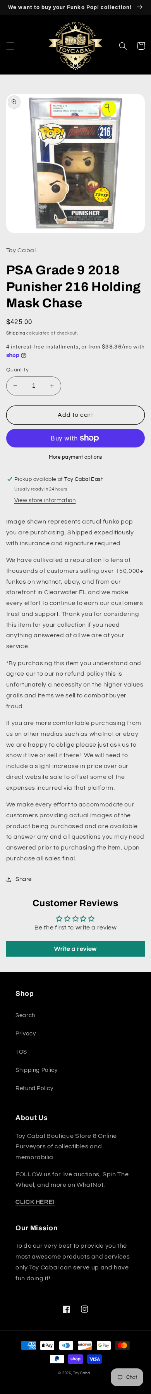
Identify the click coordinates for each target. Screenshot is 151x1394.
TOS (21, 1052)
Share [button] (23, 879)
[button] (10, 46)
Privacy (25, 1034)
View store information (45, 500)
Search (25, 1015)
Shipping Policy (36, 1070)
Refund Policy (34, 1088)
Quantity (17, 370)
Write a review (75, 949)
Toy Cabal (82, 1373)
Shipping (16, 333)
